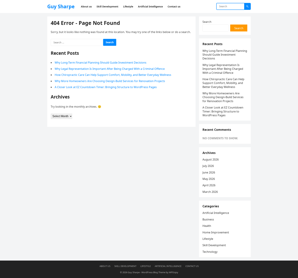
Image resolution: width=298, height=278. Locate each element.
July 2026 (208, 166)
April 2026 (208, 185)
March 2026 (210, 192)
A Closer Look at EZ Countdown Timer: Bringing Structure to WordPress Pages (106, 87)
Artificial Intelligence (215, 213)
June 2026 (208, 172)
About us (105, 266)
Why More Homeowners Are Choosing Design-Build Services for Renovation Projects (110, 81)
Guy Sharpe (61, 6)
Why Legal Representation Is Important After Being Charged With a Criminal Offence (110, 69)
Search (206, 22)
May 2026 (208, 179)
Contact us (192, 266)
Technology (209, 252)
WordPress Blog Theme (153, 272)
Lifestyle (207, 239)
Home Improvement (215, 232)
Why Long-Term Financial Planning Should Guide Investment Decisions (100, 62)
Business (208, 219)
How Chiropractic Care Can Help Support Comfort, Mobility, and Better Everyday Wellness (113, 75)
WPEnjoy (173, 272)
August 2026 (210, 159)
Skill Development (214, 245)
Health (206, 226)
